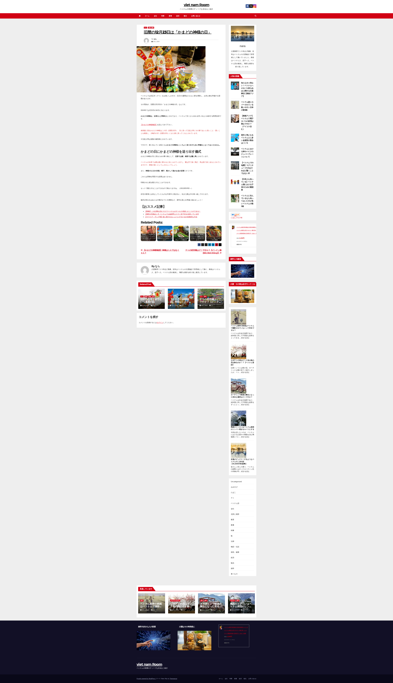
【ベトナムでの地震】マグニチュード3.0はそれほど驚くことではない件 (247, 168)
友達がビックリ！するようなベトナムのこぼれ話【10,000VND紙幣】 (242, 461)
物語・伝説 (151, 296)
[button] (255, 16)
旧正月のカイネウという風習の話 (151, 300)
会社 (155, 16)
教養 (170, 16)
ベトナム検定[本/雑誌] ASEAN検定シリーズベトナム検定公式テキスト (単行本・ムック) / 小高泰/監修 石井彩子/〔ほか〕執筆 (248, 230)
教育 (232, 519)
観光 (185, 16)
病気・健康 (235, 552)
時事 (162, 16)
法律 (232, 541)
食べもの (234, 574)
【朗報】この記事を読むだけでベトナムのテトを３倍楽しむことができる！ (172, 211)
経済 (177, 16)
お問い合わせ (195, 16)
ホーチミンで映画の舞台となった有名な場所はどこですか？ (211, 606)
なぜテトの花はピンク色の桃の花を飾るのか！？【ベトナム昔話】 (242, 362)
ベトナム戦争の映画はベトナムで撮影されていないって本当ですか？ (242, 328)
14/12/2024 (205, 610)
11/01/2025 (146, 610)
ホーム (147, 16)
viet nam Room (196, 5)
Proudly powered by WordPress (146, 678)
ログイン (160, 322)
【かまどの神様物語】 (149, 125)
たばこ (233, 492)
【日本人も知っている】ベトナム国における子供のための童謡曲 (247, 184)
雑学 (232, 568)
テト (145, 27)
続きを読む (245, 338)
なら (155, 39)
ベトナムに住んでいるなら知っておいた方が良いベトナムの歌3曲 (247, 200)
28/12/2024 (176, 610)
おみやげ (234, 487)
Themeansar (173, 678)
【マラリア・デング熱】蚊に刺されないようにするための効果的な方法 (171, 217)
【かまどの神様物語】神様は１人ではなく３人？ (180, 302)
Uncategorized (236, 481)
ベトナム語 (235, 503)
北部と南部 (151, 27)
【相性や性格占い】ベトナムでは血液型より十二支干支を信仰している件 (172, 214)
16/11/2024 (235, 610)
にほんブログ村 (236, 218)
